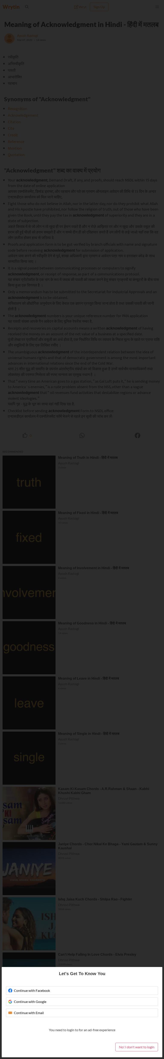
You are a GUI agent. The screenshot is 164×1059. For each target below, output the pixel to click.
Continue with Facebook (32, 990)
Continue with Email (29, 1013)
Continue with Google (30, 1002)
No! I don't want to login (136, 1047)
